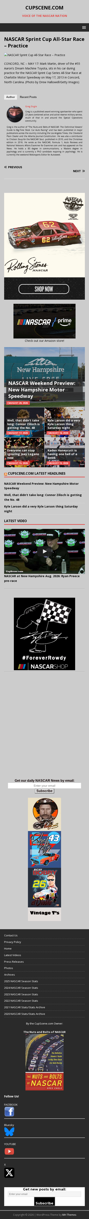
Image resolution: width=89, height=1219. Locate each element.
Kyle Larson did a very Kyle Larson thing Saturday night (64, 424)
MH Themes (69, 1215)
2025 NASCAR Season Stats (21, 981)
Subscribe (44, 791)
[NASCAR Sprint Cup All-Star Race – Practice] (34, 55)
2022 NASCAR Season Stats (21, 1001)
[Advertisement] (44, 729)
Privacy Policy (12, 942)
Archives (9, 974)
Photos (8, 968)
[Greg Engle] (15, 120)
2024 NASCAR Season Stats (21, 988)
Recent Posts (28, 97)
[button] (83, 27)
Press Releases (14, 961)
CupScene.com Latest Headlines (36, 473)
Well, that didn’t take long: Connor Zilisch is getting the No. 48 (23, 424)
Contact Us (11, 935)
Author (10, 97)
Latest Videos (12, 955)
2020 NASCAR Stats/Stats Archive (24, 1014)
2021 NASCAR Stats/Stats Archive (24, 1007)
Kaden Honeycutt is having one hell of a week (62, 454)
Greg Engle (31, 106)
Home (8, 948)
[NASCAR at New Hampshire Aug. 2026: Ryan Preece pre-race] (44, 551)
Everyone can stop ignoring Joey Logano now (23, 454)
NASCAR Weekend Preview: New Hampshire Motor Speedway (41, 389)
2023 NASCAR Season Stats (21, 994)
